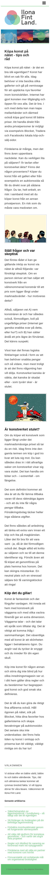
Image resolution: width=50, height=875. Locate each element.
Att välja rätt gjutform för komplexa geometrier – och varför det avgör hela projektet (26, 836)
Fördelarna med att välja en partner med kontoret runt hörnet (26, 851)
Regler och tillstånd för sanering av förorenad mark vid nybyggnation (26, 844)
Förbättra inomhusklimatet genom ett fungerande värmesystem (25, 828)
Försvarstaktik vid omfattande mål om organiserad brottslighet (25, 858)
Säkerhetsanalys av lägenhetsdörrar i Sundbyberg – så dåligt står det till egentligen (26, 813)
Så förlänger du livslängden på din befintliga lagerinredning (26, 821)
